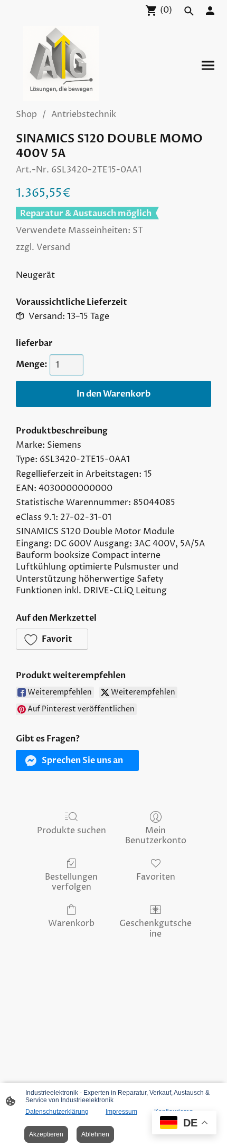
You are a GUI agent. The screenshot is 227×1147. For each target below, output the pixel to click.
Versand (53, 247)
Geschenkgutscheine (155, 928)
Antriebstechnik (83, 114)
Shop (26, 114)
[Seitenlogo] (60, 63)
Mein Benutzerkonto (155, 835)
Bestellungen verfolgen (71, 881)
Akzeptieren (46, 1134)
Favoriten (155, 876)
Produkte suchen (71, 830)
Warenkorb (71, 923)
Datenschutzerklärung (57, 1111)
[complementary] (184, 1123)
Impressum (121, 1111)
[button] (52, 639)
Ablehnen (95, 1134)
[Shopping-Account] (210, 10)
